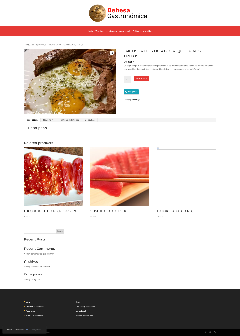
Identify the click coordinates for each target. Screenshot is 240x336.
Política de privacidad (142, 31)
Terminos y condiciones (106, 31)
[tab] (32, 120)
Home (26, 45)
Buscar (60, 231)
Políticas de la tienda (69, 120)
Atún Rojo (34, 45)
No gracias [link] (36, 329)
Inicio (90, 31)
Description (32, 120)
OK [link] (27, 329)
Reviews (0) (48, 120)
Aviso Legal (124, 31)
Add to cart (141, 78)
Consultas (90, 120)
